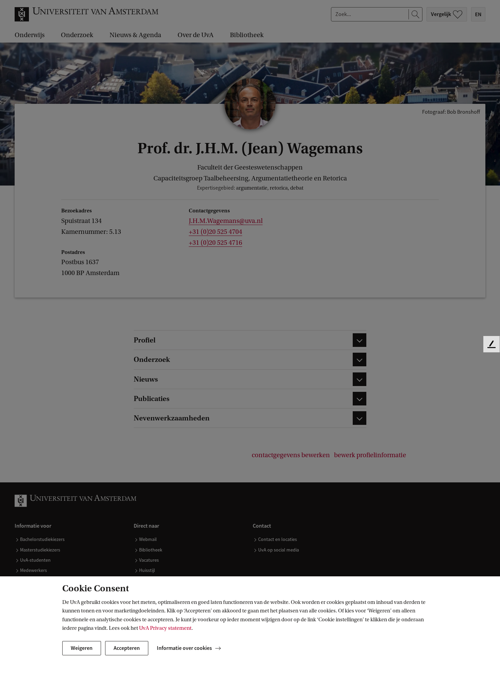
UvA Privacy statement (165, 628)
